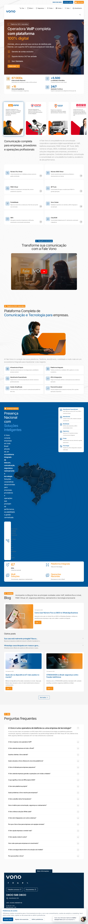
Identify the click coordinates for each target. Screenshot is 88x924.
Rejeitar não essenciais (21, 919)
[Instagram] (13, 883)
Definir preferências (37, 919)
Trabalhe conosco (13, 889)
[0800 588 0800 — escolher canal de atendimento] (16, 895)
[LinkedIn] (18, 883)
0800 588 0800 (57, 2)
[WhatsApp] (23, 883)
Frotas (51, 8)
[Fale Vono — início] (10, 11)
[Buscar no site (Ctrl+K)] (80, 14)
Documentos (30, 889)
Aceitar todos (8, 919)
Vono (68, 8)
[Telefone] (27, 883)
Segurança (41, 8)
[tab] (13, 119)
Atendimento (78, 8)
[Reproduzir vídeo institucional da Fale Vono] (44, 271)
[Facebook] (8, 883)
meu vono (80, 2)
